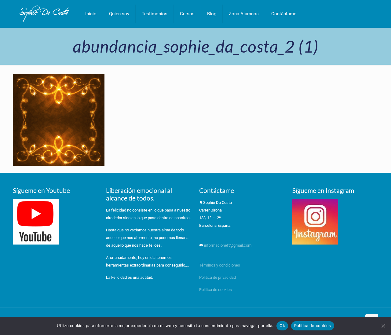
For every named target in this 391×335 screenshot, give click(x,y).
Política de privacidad (218, 277)
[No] (383, 326)
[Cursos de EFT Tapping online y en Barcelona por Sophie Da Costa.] (44, 14)
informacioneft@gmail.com (227, 245)
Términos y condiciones (219, 265)
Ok (282, 325)
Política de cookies (215, 289)
